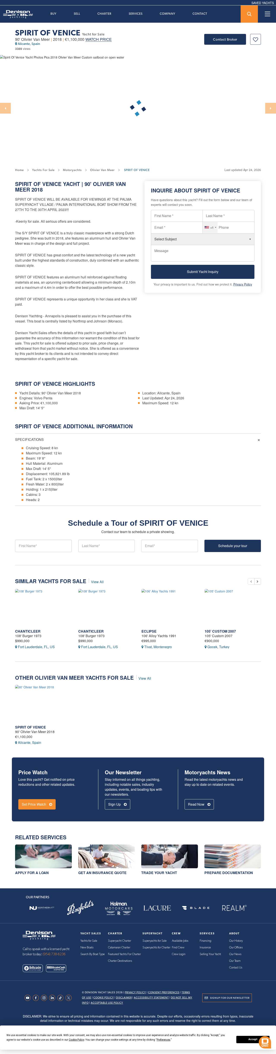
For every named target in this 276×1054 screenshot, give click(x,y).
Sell (77, 13)
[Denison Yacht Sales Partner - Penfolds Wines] (80, 908)
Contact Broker (225, 39)
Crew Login (178, 954)
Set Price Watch (34, 804)
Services (136, 13)
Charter (104, 13)
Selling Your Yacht (210, 954)
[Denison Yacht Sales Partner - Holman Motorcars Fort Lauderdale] (119, 908)
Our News (235, 954)
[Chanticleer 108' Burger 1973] (43, 607)
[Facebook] (37, 998)
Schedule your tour (232, 545)
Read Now (196, 804)
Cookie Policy (103, 997)
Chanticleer (28, 631)
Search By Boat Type (92, 954)
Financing (205, 940)
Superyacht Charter (119, 940)
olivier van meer (102, 170)
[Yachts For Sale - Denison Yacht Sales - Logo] (16, 14)
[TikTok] (61, 998)
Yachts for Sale (88, 940)
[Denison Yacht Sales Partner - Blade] (195, 908)
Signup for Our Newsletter (229, 997)
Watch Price (98, 39)
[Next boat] (257, 581)
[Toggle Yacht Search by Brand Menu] (249, 14)
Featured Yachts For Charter (124, 954)
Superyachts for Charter (156, 947)
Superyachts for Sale (155, 940)
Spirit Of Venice (30, 727)
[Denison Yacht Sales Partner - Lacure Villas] (157, 908)
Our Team (235, 960)
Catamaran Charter (119, 947)
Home (19, 170)
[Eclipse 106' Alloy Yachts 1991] (169, 607)
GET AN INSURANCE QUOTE (102, 872)
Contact (200, 13)
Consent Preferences (163, 992)
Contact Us (235, 967)
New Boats (86, 947)
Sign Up (115, 804)
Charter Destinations (120, 960)
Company (167, 13)
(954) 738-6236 (54, 954)
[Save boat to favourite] (255, 39)
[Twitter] (70, 998)
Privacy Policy (242, 284)
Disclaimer (124, 997)
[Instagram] (45, 998)
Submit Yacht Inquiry (202, 271)
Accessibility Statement (151, 997)
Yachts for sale (43, 170)
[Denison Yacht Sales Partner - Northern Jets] (42, 908)
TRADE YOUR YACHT (159, 872)
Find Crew (178, 947)
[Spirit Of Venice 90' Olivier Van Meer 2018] (43, 703)
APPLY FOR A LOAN (32, 872)
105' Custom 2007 (220, 631)
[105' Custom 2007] (233, 607)
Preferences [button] (163, 1039)
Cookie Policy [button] (76, 1039)
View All (97, 581)
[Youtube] (29, 998)
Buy (53, 13)
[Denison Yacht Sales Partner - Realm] (234, 908)
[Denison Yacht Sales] (39, 935)
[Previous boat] (251, 581)
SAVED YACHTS (262, 3)
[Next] (270, 108)
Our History (236, 940)
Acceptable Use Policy (107, 1002)
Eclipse (149, 631)
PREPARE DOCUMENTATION (228, 872)
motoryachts (72, 170)
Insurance (205, 947)
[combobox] (210, 227)
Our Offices (236, 947)
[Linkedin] (53, 998)
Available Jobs (180, 940)
